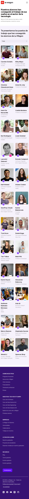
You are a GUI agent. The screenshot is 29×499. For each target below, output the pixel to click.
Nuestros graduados (8, 440)
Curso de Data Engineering (9, 405)
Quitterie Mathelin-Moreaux (4, 306)
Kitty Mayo (19, 62)
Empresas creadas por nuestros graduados (13, 445)
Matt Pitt (18, 256)
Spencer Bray (20, 354)
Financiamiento (6, 384)
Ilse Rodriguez (6, 136)
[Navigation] (27, 2)
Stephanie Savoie (21, 331)
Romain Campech (21, 159)
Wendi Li (4, 354)
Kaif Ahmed (5, 184)
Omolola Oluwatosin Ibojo (7, 86)
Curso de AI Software (8, 399)
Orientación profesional (8, 387)
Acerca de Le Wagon (8, 379)
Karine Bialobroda (19, 209)
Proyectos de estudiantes (9, 442)
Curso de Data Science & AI (9, 402)
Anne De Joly (20, 85)
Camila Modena (21, 110)
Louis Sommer (20, 136)
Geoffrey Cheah (6, 208)
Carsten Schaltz (6, 62)
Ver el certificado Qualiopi (9, 486)
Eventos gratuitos (7, 460)
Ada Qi (17, 303)
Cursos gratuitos (7, 457)
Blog (4, 454)
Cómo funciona (6, 382)
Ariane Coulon (20, 184)
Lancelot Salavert (4, 160)
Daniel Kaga (19, 233)
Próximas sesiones (7, 413)
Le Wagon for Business (8, 422)
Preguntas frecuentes (8, 376)
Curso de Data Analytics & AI (10, 407)
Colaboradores (6, 428)
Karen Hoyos (5, 280)
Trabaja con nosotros (8, 430)
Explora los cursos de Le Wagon (11, 410)
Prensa (4, 390)
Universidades (6, 425)
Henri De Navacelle (4, 112)
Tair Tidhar (5, 256)
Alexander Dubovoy (19, 281)
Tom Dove (4, 233)
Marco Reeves (6, 331)
